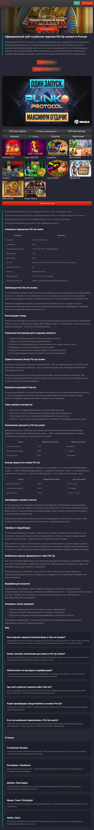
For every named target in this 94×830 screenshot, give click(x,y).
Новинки (14, 136)
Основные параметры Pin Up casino (18, 212)
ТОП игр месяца (76, 131)
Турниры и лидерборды (61, 219)
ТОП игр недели (17, 131)
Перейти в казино (47, 62)
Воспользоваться (47, 29)
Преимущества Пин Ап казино (43, 212)
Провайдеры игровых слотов (41, 219)
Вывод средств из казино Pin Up (17, 219)
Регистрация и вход (63, 212)
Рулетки (55, 136)
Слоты (35, 136)
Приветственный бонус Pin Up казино (19, 215)
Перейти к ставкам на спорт (47, 69)
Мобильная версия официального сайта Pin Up (22, 223)
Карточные (78, 136)
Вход (77, 3)
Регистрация (87, 3)
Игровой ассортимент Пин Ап (45, 215)
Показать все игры (47, 203)
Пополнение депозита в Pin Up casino (71, 215)
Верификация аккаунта (50, 223)
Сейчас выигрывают (47, 131)
